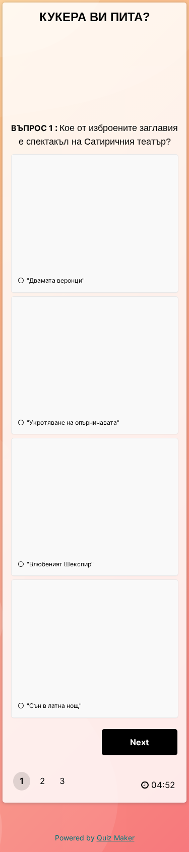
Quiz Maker (116, 837)
